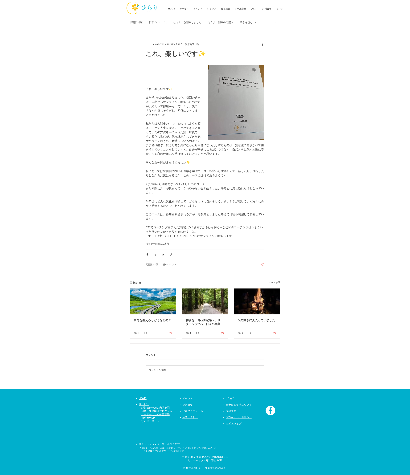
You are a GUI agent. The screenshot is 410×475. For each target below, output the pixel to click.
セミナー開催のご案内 (221, 22)
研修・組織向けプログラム (156, 411)
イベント (187, 398)
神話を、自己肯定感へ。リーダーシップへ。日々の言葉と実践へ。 (204, 322)
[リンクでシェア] (170, 254)
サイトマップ (233, 423)
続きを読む (246, 22)
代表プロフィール (192, 411)
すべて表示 (274, 282)
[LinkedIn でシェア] (162, 254)
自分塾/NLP (148, 417)
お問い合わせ (190, 417)
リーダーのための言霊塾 (155, 414)
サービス (144, 404)
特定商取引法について (239, 404)
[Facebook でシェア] (147, 254)
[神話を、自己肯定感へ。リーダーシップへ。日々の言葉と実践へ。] (205, 301)
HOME (143, 398)
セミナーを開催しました (187, 22)
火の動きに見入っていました (256, 320)
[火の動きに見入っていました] (257, 301)
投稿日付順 (136, 22)
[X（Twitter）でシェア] (155, 254)
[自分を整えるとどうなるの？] (153, 301)
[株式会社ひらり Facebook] (270, 410)
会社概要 (187, 404)
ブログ (230, 398)
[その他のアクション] (262, 44)
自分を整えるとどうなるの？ (152, 320)
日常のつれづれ (158, 22)
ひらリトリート (150, 421)
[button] (276, 22)
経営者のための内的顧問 (155, 407)
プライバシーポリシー (239, 417)
